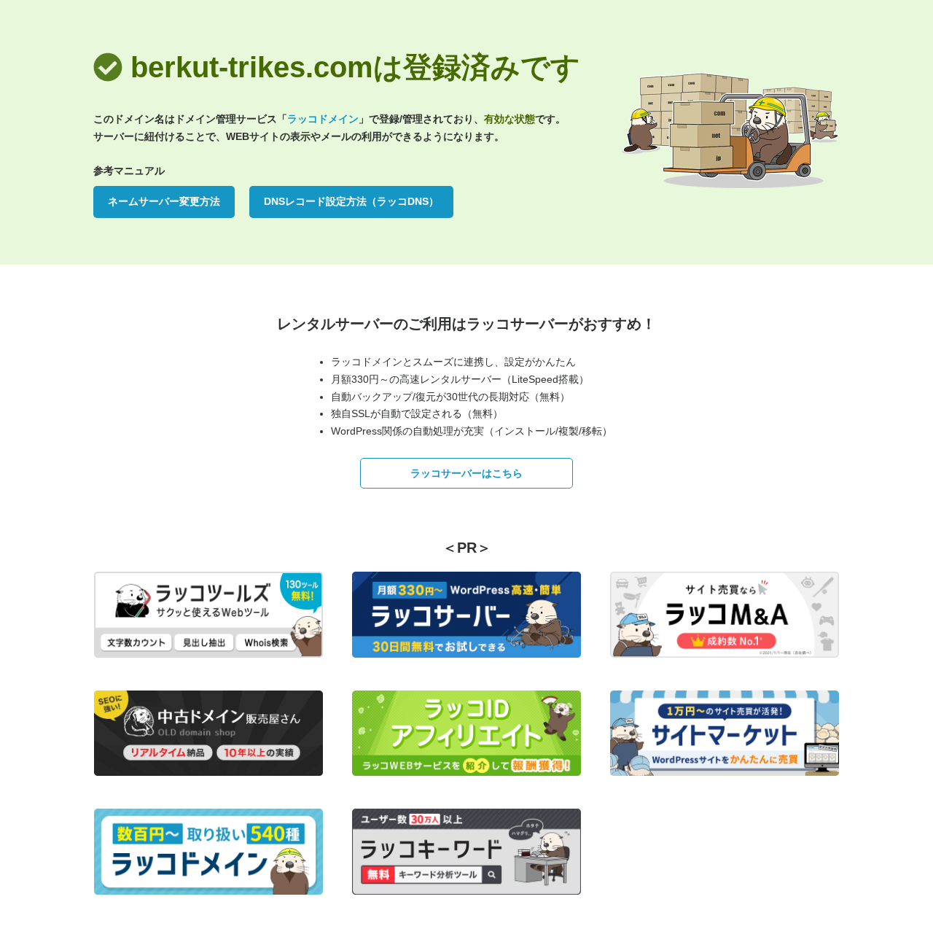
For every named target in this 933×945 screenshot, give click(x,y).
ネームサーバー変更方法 (164, 201)
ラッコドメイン (323, 119)
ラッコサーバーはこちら (466, 473)
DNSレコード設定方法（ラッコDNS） (351, 201)
